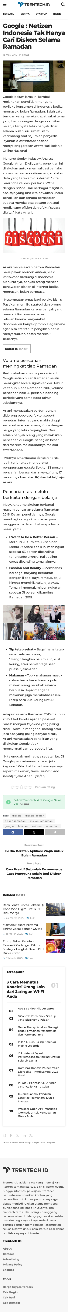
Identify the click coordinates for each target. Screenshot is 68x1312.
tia (38, 776)
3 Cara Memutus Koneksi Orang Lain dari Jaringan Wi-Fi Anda (26, 989)
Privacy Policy (12, 1264)
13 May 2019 (10, 54)
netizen (37, 826)
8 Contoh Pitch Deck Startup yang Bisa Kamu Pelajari (37, 1018)
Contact (14, 1142)
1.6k (32, 917)
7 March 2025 (13, 958)
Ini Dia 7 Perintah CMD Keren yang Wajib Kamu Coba (37, 1084)
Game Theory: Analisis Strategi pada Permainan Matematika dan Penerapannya (38, 1031)
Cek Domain (11, 1302)
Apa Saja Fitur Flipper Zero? (36, 1008)
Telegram (50, 1142)
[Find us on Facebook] (11, 1136)
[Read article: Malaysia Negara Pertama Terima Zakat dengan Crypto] (55, 929)
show (24, 348)
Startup (41, 13)
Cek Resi (9, 1297)
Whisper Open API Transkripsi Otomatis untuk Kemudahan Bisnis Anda (37, 1112)
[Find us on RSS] (30, 1136)
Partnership (25, 1142)
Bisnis (57, 13)
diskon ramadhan (41, 821)
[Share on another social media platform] (55, 832)
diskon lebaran (34, 815)
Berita (25, 13)
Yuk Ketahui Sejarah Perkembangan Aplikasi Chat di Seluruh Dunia (39, 1057)
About (6, 1142)
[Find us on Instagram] (4, 1136)
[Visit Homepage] (34, 4)
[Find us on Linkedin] (24, 1136)
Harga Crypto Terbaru (18, 1287)
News (25, 54)
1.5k (30, 933)
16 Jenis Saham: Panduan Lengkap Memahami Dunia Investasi (36, 1097)
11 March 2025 (14, 933)
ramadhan (52, 826)
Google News (38, 1142)
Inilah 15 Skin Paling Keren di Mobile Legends (37, 1043)
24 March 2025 (14, 917)
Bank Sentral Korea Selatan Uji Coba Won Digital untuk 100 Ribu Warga (23, 909)
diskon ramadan (15, 821)
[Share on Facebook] (13, 832)
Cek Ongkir (11, 1292)
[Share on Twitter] (34, 832)
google (9, 826)
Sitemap (9, 1269)
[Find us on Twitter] (17, 1135)
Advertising (11, 1259)
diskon (16, 815)
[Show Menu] (4, 4)
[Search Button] (63, 4)
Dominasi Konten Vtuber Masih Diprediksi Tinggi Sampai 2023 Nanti (38, 1071)
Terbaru (8, 13)
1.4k (30, 958)
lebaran (23, 826)
